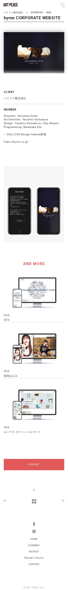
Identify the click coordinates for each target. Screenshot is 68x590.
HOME (33, 539)
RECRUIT (34, 551)
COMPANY (34, 545)
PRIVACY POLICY (34, 558)
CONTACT (34, 464)
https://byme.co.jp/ (16, 141)
